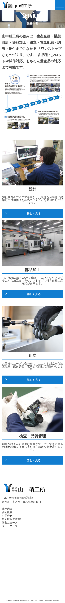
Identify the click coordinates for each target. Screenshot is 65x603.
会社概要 (7, 512)
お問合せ (7, 515)
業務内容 (7, 508)
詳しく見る (34, 213)
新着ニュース (10, 522)
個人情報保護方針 (12, 519)
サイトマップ (10, 526)
